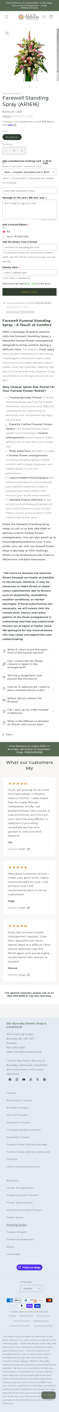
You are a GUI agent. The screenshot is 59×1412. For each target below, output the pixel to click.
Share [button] (9, 734)
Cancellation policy (42, 1326)
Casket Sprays (15, 1217)
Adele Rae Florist (27, 1312)
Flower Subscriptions (20, 1202)
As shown (12, 137)
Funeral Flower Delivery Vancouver (28, 1151)
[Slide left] (22, 87)
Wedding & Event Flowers (22, 1195)
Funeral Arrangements (20, 1239)
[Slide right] (36, 87)
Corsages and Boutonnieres (24, 1129)
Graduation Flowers (19, 1122)
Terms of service (22, 1321)
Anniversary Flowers (19, 1100)
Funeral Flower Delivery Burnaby (27, 1144)
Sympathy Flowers (18, 1137)
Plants (10, 1246)
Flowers (11, 1093)
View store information (20, 311)
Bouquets (13, 1180)
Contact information (20, 1326)
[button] (6, 17)
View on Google (17, 849)
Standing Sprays (17, 1224)
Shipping (6, 116)
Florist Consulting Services (23, 1166)
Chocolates (13, 1254)
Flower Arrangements (20, 1187)
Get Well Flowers (17, 1115)
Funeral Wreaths (17, 1232)
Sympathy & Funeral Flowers (24, 1210)
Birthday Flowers (17, 1107)
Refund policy (26, 1316)
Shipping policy (41, 1321)
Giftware (12, 1159)
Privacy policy (43, 1316)
